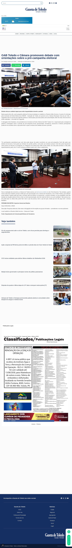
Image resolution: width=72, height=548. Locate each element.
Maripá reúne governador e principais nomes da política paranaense (22, 272)
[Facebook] (49, 3)
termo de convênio (42, 192)
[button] (6, 65)
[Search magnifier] (41, 3)
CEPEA (5, 15)
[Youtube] (56, 3)
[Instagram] (54, 3)
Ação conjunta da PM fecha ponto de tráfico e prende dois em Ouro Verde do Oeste (26, 245)
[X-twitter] (52, 3)
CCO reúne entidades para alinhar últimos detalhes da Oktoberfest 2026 (23, 258)
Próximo (38, 424)
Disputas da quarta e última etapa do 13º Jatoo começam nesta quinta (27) (24, 285)
